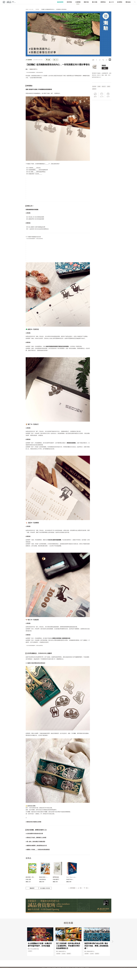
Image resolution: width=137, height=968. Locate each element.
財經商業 (68, 953)
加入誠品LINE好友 (45, 888)
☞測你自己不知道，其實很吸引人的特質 (36, 837)
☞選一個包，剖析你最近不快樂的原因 (35, 841)
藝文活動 (94, 2)
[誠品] (9, 2)
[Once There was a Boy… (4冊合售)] (71, 868)
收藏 (49, 59)
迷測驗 (99, 86)
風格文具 (103, 86)
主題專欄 (77, 2)
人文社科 (30, 951)
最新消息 (86, 2)
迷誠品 (104, 65)
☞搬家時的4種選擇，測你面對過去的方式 (36, 845)
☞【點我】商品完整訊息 (32, 663)
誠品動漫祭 (60, 2)
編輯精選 (94, 88)
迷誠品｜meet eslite (29, 9)
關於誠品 (128, 2)
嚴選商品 (103, 2)
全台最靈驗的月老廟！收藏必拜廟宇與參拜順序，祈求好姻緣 (40, 944)
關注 (105, 68)
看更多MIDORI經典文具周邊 (34, 821)
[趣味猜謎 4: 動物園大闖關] (31, 868)
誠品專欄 (94, 86)
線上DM (111, 2)
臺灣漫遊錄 (56, 877)
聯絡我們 (32, 888)
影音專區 (69, 2)
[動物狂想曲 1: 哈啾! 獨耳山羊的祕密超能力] (44, 868)
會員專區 (119, 2)
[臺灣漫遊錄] (58, 868)
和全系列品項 (41, 663)
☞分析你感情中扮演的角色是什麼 (34, 833)
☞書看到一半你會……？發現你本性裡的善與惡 (38, 849)
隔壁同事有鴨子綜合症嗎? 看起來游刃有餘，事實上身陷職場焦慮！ (96, 945)
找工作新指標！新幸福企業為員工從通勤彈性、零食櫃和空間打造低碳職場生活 (68, 945)
